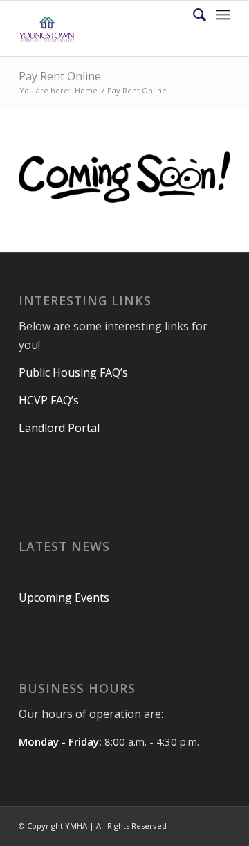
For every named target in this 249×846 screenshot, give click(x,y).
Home (86, 90)
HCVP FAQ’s (50, 400)
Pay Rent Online (60, 76)
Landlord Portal (59, 427)
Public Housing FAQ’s (75, 372)
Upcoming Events (64, 597)
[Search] (192, 14)
